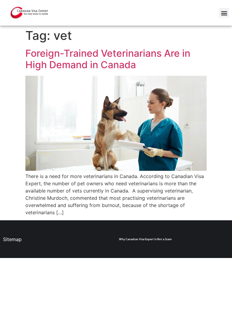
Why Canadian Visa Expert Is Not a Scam (145, 239)
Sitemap (12, 239)
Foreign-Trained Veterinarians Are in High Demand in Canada (107, 59)
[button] (224, 13)
